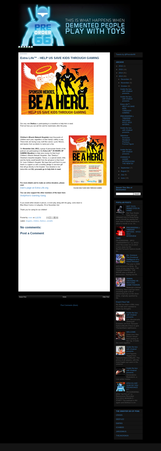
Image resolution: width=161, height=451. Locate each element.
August (124, 171)
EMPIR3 (119, 423)
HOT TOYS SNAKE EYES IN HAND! (132, 208)
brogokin (29, 221)
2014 (121, 73)
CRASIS (119, 415)
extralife (50, 221)
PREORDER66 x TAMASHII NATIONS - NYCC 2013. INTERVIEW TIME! (128, 233)
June (123, 178)
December (125, 79)
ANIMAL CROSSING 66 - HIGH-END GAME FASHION (133, 282)
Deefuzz (43, 221)
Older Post (106, 297)
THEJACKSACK (122, 436)
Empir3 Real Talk (122, 302)
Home (64, 297)
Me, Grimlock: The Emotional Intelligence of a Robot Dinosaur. (132, 258)
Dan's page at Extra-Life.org (34, 188)
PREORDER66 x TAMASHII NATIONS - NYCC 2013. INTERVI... (127, 120)
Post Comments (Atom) (69, 305)
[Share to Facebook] (54, 217)
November (125, 83)
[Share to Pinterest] (57, 217)
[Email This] (47, 217)
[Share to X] (52, 217)
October (124, 86)
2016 (121, 66)
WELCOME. (131, 332)
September (125, 168)
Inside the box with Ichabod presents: (126, 91)
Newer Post (22, 297)
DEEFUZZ (120, 419)
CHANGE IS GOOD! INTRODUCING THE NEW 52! (127, 160)
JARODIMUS (121, 431)
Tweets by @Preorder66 (125, 54)
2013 (121, 76)
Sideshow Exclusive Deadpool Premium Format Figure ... (127, 141)
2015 (121, 69)
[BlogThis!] (50, 217)
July (123, 175)
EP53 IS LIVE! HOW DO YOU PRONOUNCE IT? (132, 386)
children (36, 221)
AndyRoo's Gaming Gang (33, 195)
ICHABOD (120, 427)
